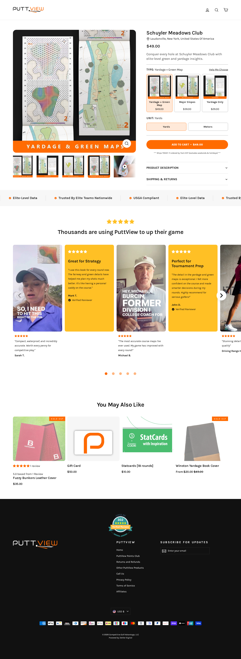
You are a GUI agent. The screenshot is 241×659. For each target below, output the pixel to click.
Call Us (120, 573)
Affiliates (121, 591)
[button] (106, 373)
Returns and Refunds (128, 561)
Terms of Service (125, 585)
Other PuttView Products (130, 567)
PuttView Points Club (128, 555)
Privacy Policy (123, 579)
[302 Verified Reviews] (120, 538)
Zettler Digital (126, 638)
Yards (166, 126)
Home (119, 549)
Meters (207, 126)
